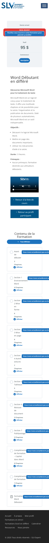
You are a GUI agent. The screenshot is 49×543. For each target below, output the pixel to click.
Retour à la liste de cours (24, 201)
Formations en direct (14, 520)
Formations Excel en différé (17, 524)
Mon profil (29, 516)
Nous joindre (23, 528)
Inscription (25, 60)
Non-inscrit (24, 30)
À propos (18, 516)
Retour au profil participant (26, 214)
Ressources (10, 528)
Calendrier (36, 524)
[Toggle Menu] (44, 5)
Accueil (8, 516)
